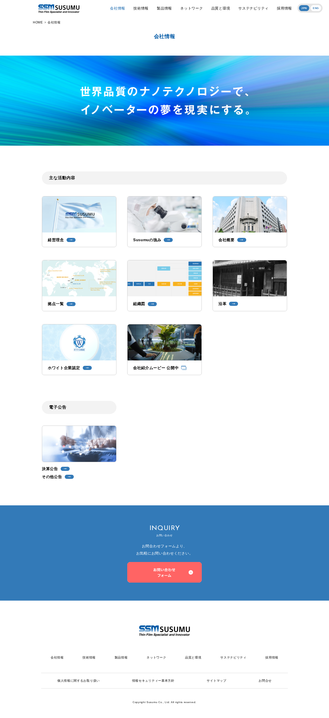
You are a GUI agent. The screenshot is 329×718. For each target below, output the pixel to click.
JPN (304, 8)
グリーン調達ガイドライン (163, 386)
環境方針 (163, 399)
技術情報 (141, 8)
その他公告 (163, 147)
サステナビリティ (253, 8)
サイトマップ (216, 680)
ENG (316, 8)
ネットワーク (191, 8)
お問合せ (265, 680)
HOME (38, 22)
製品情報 (164, 8)
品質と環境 (220, 8)
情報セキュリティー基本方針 (153, 680)
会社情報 (117, 8)
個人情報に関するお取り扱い (78, 680)
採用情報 (284, 8)
